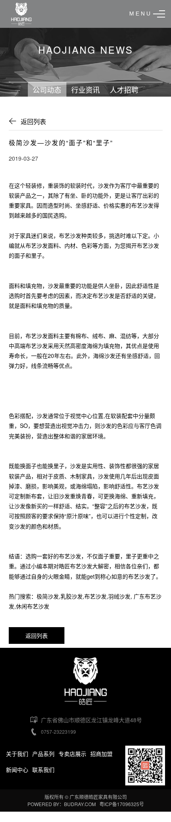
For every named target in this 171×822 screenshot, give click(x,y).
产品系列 (43, 754)
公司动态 (47, 89)
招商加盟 (101, 754)
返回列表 (33, 121)
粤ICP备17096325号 (121, 804)
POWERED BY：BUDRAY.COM (62, 804)
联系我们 (43, 769)
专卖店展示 (72, 754)
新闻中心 (17, 769)
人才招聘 (124, 89)
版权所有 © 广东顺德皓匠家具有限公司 (86, 796)
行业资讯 (85, 89)
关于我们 (17, 754)
